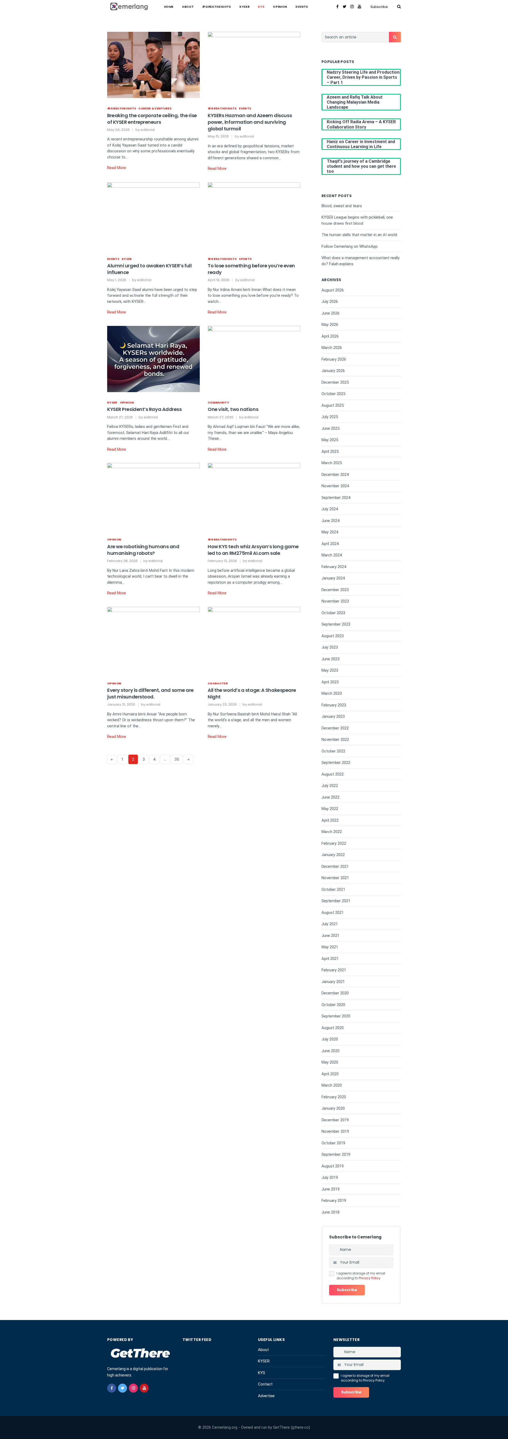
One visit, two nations (233, 409)
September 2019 (335, 1154)
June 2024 (330, 520)
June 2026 (330, 313)
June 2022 (330, 797)
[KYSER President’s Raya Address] (153, 358)
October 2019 (333, 1143)
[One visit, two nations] (254, 358)
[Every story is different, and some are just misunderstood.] (153, 639)
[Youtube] (359, 6)
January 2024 (333, 578)
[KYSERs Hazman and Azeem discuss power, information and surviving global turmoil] (254, 64)
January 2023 (333, 716)
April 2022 (330, 820)
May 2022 (329, 808)
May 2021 (329, 947)
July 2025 (329, 416)
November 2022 (335, 739)
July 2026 (329, 301)
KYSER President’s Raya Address (145, 409)
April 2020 (330, 1073)
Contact (265, 1384)
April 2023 (330, 682)
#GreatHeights (216, 7)
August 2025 (332, 405)
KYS (261, 7)
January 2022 (333, 854)
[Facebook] (337, 6)
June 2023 (330, 659)
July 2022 (329, 785)
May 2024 (329, 532)
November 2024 (335, 486)
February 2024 (333, 566)
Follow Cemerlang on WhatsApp (349, 246)
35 (177, 759)
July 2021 (329, 924)
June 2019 (330, 1189)
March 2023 (331, 693)
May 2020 (329, 1062)
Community (218, 402)
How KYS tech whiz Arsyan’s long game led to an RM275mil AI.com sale (253, 549)
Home (169, 7)
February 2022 (333, 843)
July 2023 (329, 647)
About (188, 7)
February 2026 (333, 359)
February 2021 (333, 970)
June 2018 (330, 1212)
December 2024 (335, 474)
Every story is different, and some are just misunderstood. (150, 693)
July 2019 (329, 1177)
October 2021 (333, 889)
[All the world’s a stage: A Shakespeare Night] (254, 639)
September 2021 (335, 900)
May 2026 (329, 324)
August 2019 (332, 1166)
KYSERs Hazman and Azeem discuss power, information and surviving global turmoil (250, 122)
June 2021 (330, 935)
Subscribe (379, 6)
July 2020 (329, 1039)
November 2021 (335, 877)
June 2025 (330, 428)
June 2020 (330, 1050)
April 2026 (330, 336)
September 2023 (335, 624)
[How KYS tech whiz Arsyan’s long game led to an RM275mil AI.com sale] (254, 495)
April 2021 (330, 958)
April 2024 (330, 543)
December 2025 (335, 382)
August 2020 (332, 1027)
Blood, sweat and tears (341, 205)
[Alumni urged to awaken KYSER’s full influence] (153, 215)
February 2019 (333, 1200)
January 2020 (333, 1108)
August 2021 (332, 912)
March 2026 (331, 347)
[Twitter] (344, 6)
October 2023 (333, 612)
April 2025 (330, 451)
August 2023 (332, 636)
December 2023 (335, 589)
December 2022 (335, 728)
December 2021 (335, 866)
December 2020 (335, 993)
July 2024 (329, 509)
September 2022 (335, 762)
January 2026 (333, 370)
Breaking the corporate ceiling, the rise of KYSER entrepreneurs (152, 118)
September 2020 (335, 1016)
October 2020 (333, 1004)
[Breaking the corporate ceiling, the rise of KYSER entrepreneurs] (153, 64)
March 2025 (331, 463)
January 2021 (333, 981)
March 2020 (331, 1085)
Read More (116, 167)
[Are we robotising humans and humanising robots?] (153, 495)
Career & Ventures (154, 108)
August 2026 (332, 290)
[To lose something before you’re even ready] (254, 215)
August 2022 (332, 774)
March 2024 (331, 555)
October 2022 (333, 751)
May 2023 (329, 670)
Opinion (280, 7)
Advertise (266, 1395)
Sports (245, 259)
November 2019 (335, 1131)
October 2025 (333, 393)
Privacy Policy (369, 1278)
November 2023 (335, 601)
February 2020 (333, 1097)
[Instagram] (352, 6)
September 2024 (335, 497)
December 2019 (335, 1120)
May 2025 (329, 439)
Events (302, 7)
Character (218, 683)
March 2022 (331, 831)
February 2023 (333, 705)
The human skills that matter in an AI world (359, 234)
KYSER (244, 7)
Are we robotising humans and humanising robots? (143, 549)
